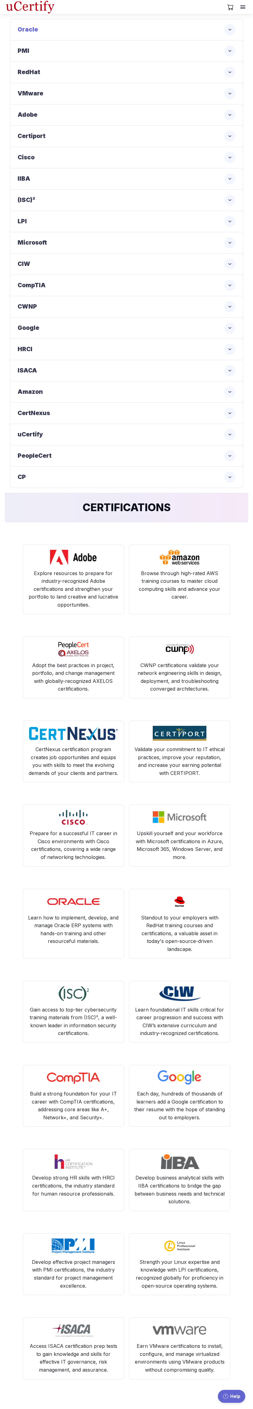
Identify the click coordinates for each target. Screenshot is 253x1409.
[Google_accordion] (126, 328)
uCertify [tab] (30, 434)
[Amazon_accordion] (126, 391)
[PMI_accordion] (126, 50)
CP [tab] (22, 477)
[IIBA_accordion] (126, 178)
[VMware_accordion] (126, 93)
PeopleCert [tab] (35, 455)
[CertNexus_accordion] (126, 413)
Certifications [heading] (127, 507)
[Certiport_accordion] (126, 136)
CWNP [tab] (27, 306)
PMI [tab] (23, 50)
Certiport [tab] (31, 136)
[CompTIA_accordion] (126, 285)
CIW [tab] (24, 263)
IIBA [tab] (24, 178)
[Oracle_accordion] (126, 29)
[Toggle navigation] (243, 7)
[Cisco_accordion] (126, 157)
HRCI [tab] (25, 349)
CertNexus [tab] (34, 413)
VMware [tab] (30, 93)
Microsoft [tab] (32, 242)
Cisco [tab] (26, 157)
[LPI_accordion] (126, 221)
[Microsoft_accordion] (126, 242)
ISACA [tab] (27, 370)
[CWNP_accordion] (126, 306)
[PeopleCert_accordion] (126, 455)
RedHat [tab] (29, 72)
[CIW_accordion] (126, 264)
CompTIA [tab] (32, 285)
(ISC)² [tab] (26, 200)
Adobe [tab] (27, 114)
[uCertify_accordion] (126, 434)
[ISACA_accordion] (126, 370)
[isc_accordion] (126, 200)
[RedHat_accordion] (126, 72)
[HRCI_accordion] (126, 349)
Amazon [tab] (30, 391)
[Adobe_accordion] (126, 114)
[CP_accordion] (126, 477)
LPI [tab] (22, 221)
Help (235, 1396)
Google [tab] (28, 327)
